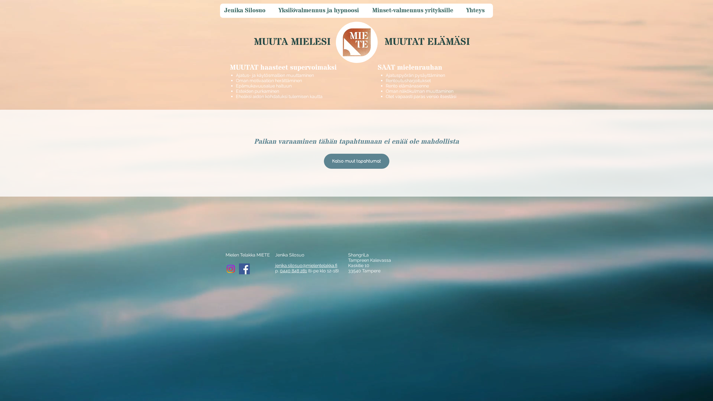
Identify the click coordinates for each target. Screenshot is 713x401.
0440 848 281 (293, 270)
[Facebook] (244, 268)
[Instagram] (230, 268)
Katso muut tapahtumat (356, 161)
